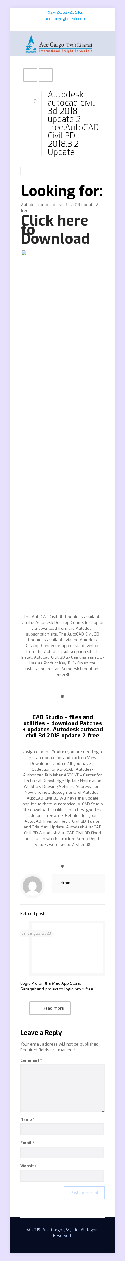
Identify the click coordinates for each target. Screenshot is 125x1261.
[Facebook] (59, 26)
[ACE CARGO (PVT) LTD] (62, 43)
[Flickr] (74, 26)
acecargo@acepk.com (65, 18)
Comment (31, 1060)
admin (64, 882)
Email (27, 1142)
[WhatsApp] (51, 26)
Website (28, 1165)
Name (27, 1119)
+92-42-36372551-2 (64, 12)
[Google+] (66, 26)
